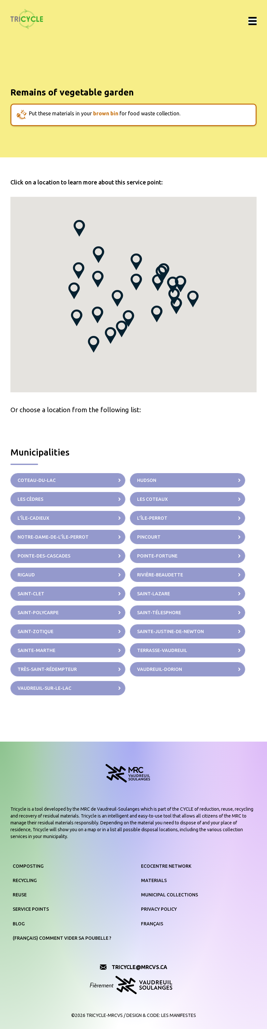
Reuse (20, 894)
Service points (31, 909)
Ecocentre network (166, 866)
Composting (28, 866)
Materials (154, 880)
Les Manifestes (178, 1015)
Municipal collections (169, 894)
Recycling (25, 880)
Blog (19, 923)
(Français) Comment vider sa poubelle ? (62, 938)
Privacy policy (159, 909)
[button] (136, 262)
